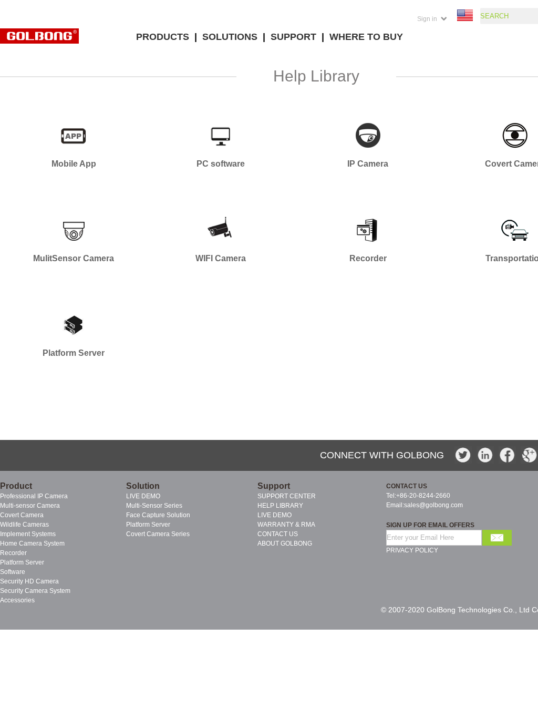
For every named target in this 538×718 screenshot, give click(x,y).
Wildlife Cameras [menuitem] (24, 524)
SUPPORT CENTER (286, 496)
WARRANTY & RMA (286, 524)
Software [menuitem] (12, 572)
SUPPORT (293, 37)
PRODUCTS (162, 37)
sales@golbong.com (433, 505)
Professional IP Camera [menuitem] (34, 496)
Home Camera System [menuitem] (32, 543)
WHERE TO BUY (366, 37)
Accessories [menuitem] (17, 600)
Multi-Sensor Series (154, 505)
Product (16, 485)
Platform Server (148, 524)
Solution (143, 485)
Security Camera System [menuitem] (35, 590)
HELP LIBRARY (280, 505)
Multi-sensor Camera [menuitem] (30, 505)
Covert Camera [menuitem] (22, 515)
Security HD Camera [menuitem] (29, 581)
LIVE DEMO (143, 496)
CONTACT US (277, 534)
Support (273, 485)
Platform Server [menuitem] (22, 562)
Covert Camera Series (158, 534)
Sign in (427, 19)
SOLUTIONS (229, 37)
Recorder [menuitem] (13, 553)
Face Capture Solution (158, 515)
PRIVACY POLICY (412, 550)
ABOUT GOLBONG (284, 543)
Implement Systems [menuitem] (28, 534)
